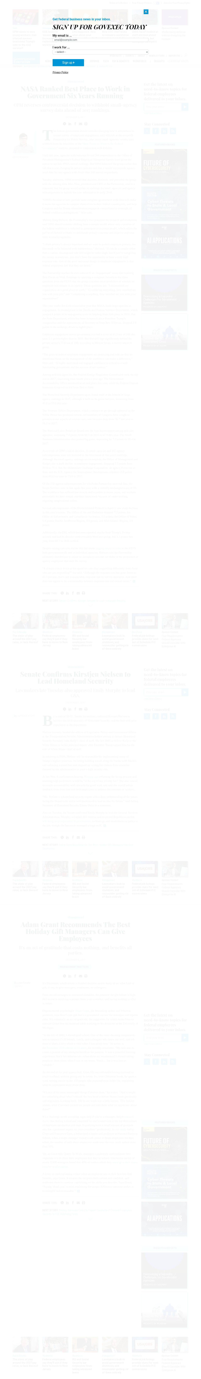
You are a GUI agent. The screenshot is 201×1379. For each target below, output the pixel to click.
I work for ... (61, 47)
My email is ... (62, 35)
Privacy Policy (60, 72)
